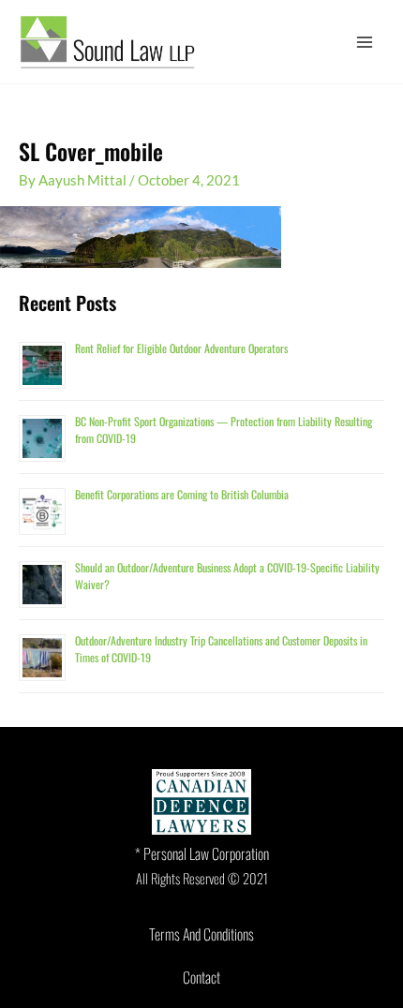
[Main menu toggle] (364, 42)
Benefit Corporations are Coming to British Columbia (182, 494)
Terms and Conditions (201, 934)
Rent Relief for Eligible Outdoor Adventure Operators (181, 348)
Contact (201, 977)
